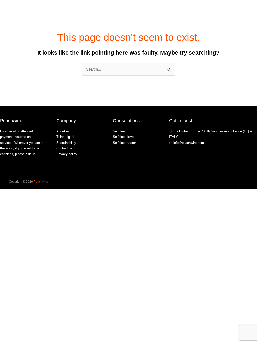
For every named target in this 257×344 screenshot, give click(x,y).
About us (143, 11)
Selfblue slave (123, 137)
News (190, 11)
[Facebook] (171, 153)
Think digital (65, 137)
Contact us (211, 11)
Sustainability (66, 143)
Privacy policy (66, 154)
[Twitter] (179, 153)
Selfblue (119, 131)
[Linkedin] (186, 153)
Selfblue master (124, 143)
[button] (175, 11)
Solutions (165, 11)
